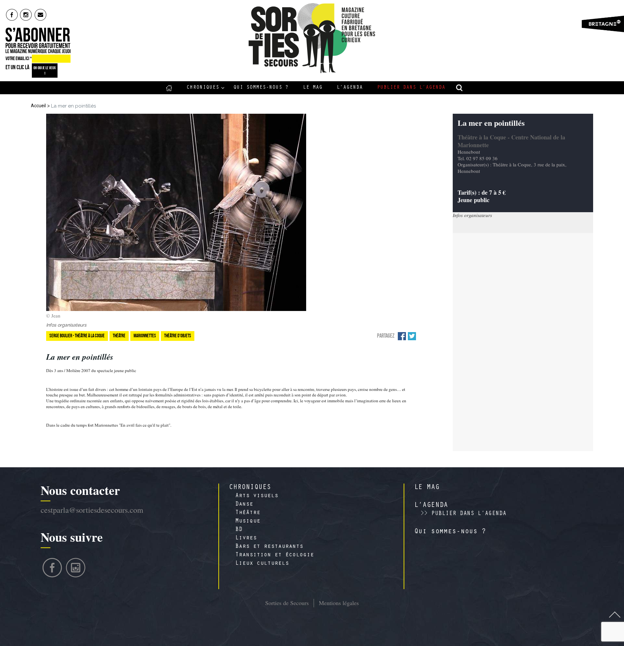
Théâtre (247, 513)
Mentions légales (339, 603)
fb (12, 14)
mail (40, 14)
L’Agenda (350, 87)
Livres (246, 538)
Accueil (169, 87)
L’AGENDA (431, 505)
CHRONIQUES (250, 487)
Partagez (386, 335)
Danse (244, 505)
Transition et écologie (274, 555)
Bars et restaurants (269, 547)
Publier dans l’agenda (411, 87)
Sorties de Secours (287, 603)
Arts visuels (256, 496)
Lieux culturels (262, 564)
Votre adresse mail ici (521, 602)
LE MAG (426, 487)
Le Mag (312, 87)
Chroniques (203, 87)
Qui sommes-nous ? (261, 87)
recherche (459, 87)
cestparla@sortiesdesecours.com (92, 510)
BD (238, 530)
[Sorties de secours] (312, 38)
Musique (247, 521)
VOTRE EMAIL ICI (19, 58)
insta (26, 14)
